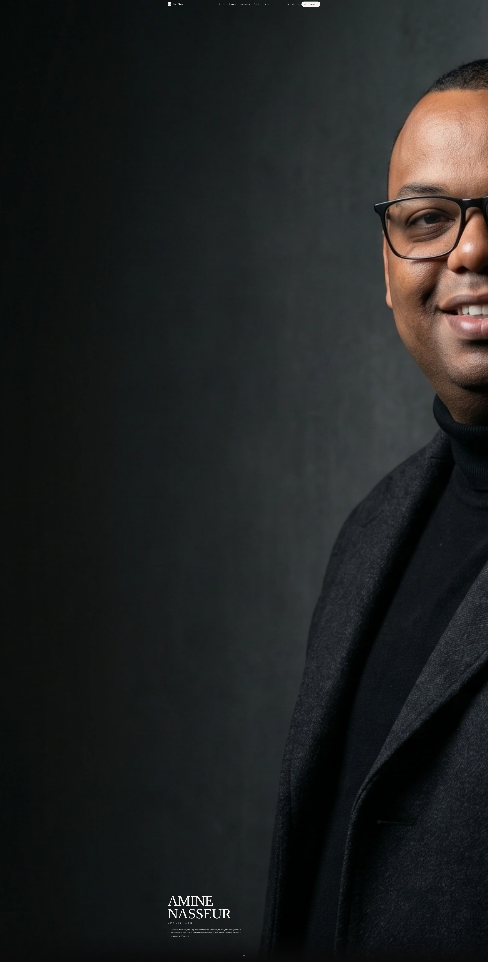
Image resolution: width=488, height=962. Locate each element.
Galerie (257, 4)
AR (293, 4)
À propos (232, 4)
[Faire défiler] (244, 956)
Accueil (222, 4)
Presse (266, 4)
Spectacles (245, 4)
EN (298, 4)
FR (288, 4)
